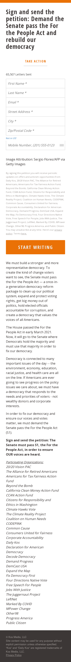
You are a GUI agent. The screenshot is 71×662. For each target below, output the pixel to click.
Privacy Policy (13, 655)
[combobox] (61, 145)
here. (24, 233)
